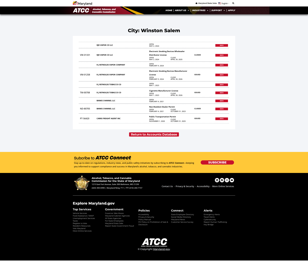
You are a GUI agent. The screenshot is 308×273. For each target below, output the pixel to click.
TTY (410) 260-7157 (134, 188)
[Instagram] (227, 180)
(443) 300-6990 (98, 188)
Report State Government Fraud (119, 226)
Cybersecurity (210, 219)
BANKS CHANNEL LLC (106, 100)
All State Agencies (113, 218)
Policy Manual (144, 219)
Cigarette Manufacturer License (163, 90)
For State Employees (114, 221)
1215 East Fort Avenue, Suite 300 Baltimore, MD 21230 (115, 184)
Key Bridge (209, 224)
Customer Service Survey (182, 222)
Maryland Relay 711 (115, 188)
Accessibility (203, 186)
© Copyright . (154, 249)
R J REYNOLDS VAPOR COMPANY (111, 65)
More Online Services (223, 186)
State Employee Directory (182, 214)
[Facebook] (222, 180)
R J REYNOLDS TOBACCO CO (109, 84)
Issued (197, 74)
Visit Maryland (79, 228)
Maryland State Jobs (114, 223)
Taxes (75, 221)
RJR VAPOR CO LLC (105, 45)
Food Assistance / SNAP (83, 216)
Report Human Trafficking (215, 222)
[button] (233, 3)
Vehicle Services (80, 213)
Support (216, 10)
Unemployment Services (84, 218)
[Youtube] (232, 180)
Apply (231, 10)
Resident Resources (81, 226)
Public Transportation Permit (162, 116)
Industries (198, 10)
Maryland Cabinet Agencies (117, 216)
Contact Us (167, 186)
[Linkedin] (217, 180)
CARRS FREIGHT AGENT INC (109, 118)
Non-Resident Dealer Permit (162, 107)
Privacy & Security (185, 186)
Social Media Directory (181, 217)
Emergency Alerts (212, 214)
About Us (180, 10)
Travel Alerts (209, 217)
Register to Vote (80, 223)
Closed (197, 55)
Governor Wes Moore (114, 213)
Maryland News (178, 219)
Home (169, 10)
